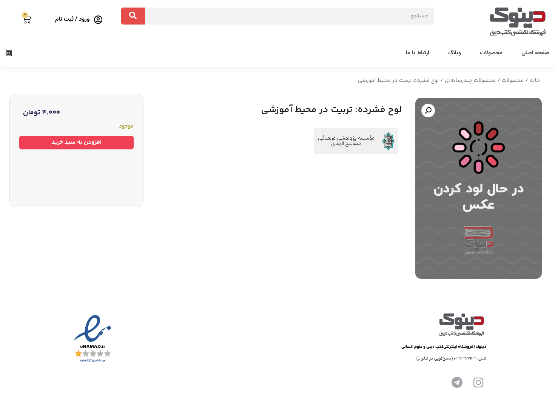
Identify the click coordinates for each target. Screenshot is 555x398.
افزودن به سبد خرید (76, 142)
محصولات (491, 53)
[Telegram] (457, 382)
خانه (535, 80)
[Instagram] (9, 53)
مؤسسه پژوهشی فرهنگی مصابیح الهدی (346, 141)
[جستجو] (133, 16)
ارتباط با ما (417, 53)
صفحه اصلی (535, 53)
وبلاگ (454, 53)
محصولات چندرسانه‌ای (470, 80)
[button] (428, 110)
